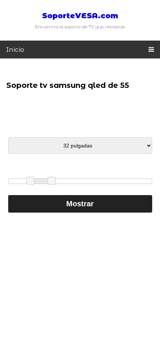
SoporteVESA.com (80, 15)
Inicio (15, 49)
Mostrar (80, 204)
